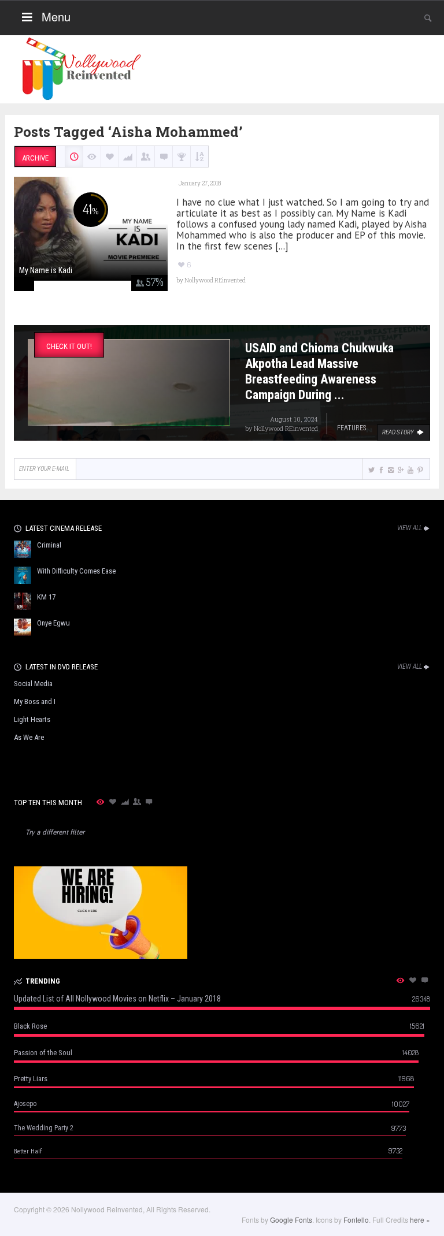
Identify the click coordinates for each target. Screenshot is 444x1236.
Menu (56, 16)
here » (420, 1219)
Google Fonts (291, 1219)
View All (409, 528)
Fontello (356, 1219)
